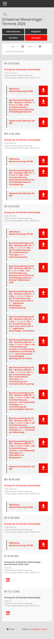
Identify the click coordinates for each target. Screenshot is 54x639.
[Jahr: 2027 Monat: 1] (40, 46)
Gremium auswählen (14, 51)
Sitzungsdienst (38, 629)
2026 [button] (30, 46)
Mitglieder (36, 31)
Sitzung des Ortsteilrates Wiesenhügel (22, 69)
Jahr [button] (13, 46)
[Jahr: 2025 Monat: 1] (22, 46)
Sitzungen (36, 37)
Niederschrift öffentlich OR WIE (21, 122)
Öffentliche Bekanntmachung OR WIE (21, 90)
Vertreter (13, 37)
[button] (43, 90)
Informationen (13, 31)
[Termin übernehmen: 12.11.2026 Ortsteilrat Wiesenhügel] (8, 613)
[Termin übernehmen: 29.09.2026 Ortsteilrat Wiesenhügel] (8, 580)
